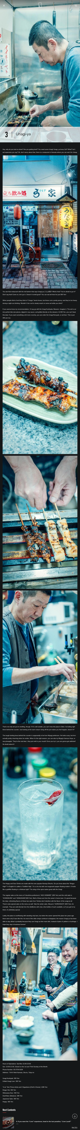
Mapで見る (74, 1127)
